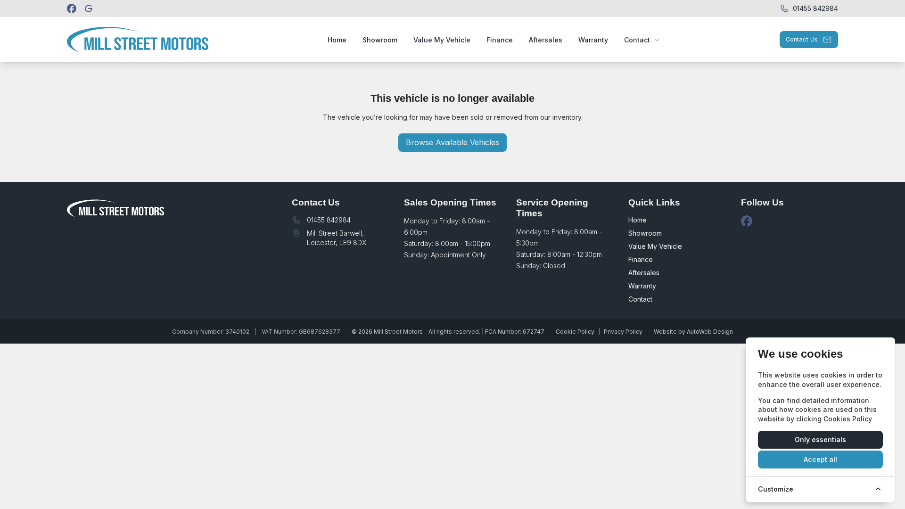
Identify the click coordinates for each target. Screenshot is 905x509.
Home (637, 220)
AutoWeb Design (710, 331)
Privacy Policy (623, 331)
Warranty (642, 286)
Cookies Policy (847, 419)
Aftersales (643, 273)
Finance (640, 259)
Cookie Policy (575, 331)
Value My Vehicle (655, 246)
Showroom (645, 233)
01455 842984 (329, 220)
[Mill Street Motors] (89, 8)
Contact (640, 299)
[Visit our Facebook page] (71, 8)
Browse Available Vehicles (452, 142)
